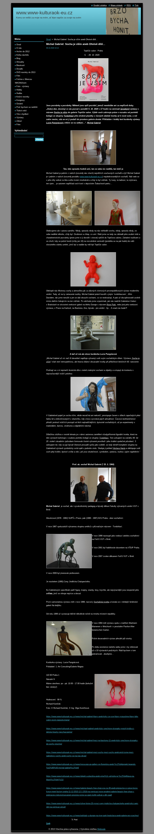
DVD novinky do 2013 (25, 72)
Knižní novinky (22, 97)
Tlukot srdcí (21, 110)
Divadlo (19, 69)
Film (18, 76)
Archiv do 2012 (22, 51)
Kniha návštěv (22, 55)
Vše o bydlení (22, 114)
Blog (18, 58)
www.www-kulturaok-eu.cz (91, 176)
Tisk (137, 5)
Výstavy (20, 117)
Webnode (101, 829)
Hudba (19, 93)
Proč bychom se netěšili (26, 107)
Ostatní (19, 104)
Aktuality (20, 62)
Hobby (19, 90)
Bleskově (20, 65)
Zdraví (19, 121)
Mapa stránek (117, 5)
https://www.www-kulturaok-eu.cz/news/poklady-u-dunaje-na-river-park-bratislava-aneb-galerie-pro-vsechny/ (92, 815)
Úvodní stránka (100, 5)
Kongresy (20, 100)
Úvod (48, 39)
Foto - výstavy (22, 86)
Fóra (18, 124)
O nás (19, 48)
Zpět (48, 823)
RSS (129, 5)
